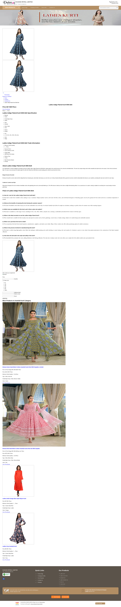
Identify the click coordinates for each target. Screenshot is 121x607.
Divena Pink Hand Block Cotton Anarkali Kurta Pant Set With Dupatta (21, 448)
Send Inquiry (7, 94)
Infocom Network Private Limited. (36, 604)
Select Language (99, 603)
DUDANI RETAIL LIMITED (24, 3)
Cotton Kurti (62, 584)
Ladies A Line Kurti (64, 575)
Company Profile (34, 7)
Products (6, 99)
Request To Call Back (7, 96)
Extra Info (44, 7)
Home (6, 98)
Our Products (10, 7)
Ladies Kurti (62, 573)
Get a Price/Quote (6, 109)
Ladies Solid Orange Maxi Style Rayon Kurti (14, 498)
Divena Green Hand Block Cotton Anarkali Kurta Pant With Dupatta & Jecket (23, 367)
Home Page (24, 7)
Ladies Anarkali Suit (64, 580)
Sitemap (40, 582)
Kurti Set (62, 582)
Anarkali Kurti (7, 101)
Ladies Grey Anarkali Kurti (10, 546)
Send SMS (66, 597)
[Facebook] (4, 579)
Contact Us (52, 7)
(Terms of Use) (42, 602)
